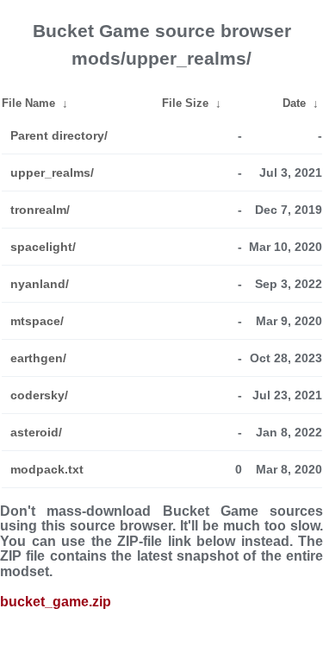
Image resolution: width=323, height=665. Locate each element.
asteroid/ (36, 432)
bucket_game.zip (55, 601)
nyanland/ (39, 284)
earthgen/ (38, 358)
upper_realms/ (52, 172)
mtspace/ (37, 321)
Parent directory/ (59, 135)
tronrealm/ (40, 209)
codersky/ (39, 395)
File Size (185, 103)
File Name (28, 103)
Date (294, 103)
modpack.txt (47, 469)
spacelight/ (43, 247)
